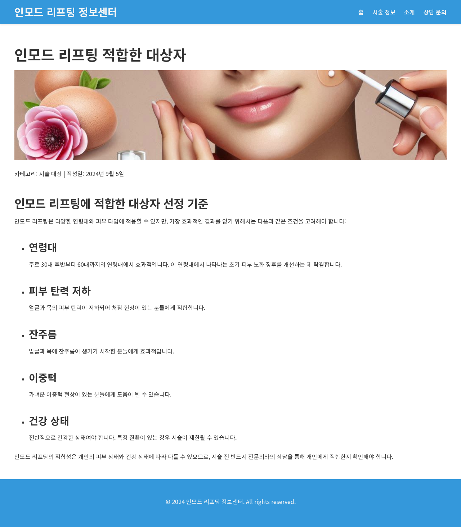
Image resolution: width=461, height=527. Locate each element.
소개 (409, 12)
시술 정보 (383, 12)
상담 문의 (435, 12)
